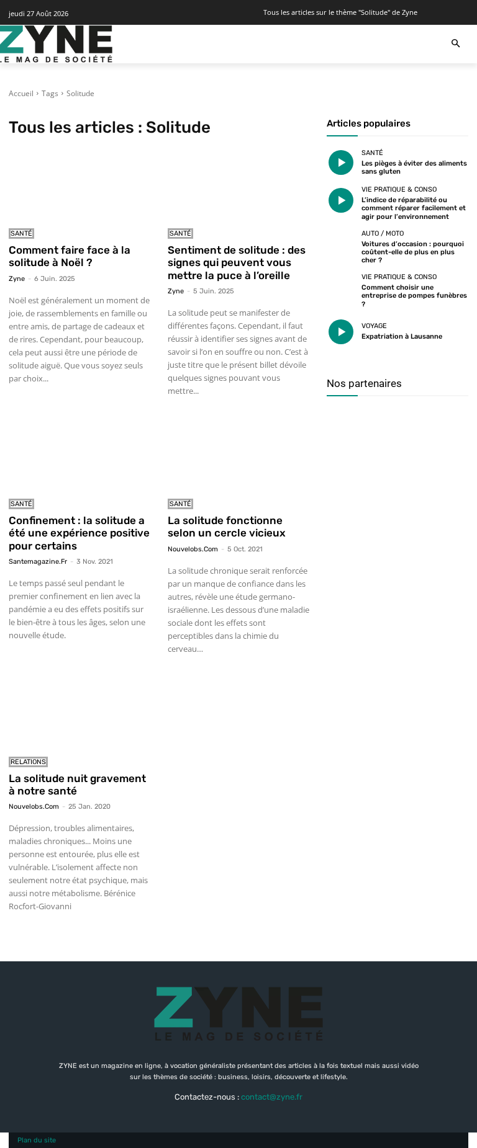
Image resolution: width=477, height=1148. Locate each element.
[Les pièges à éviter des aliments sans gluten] (341, 163)
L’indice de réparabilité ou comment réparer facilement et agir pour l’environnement (413, 208)
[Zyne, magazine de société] (55, 44)
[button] (455, 44)
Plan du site (36, 1140)
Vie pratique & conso (399, 189)
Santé (21, 233)
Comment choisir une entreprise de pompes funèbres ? (414, 295)
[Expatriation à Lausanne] (341, 332)
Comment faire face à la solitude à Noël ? (69, 256)
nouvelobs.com (193, 549)
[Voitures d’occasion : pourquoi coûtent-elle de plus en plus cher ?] (341, 244)
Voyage (374, 326)
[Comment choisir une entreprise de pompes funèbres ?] (341, 288)
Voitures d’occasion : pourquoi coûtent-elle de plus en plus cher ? (412, 252)
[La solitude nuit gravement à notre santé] (79, 713)
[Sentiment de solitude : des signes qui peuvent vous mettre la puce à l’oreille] (238, 184)
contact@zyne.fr (271, 1096)
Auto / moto (382, 233)
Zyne (17, 279)
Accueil (21, 93)
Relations (28, 762)
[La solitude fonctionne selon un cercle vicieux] (238, 455)
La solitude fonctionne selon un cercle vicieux (227, 526)
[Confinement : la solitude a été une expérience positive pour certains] (79, 455)
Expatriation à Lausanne (401, 336)
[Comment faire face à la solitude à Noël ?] (79, 184)
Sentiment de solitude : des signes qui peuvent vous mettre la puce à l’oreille (237, 263)
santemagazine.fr (38, 562)
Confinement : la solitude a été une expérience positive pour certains (79, 533)
